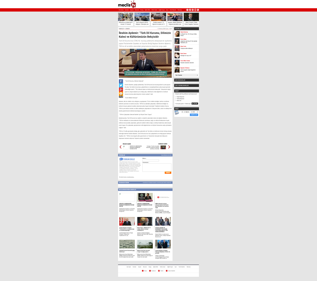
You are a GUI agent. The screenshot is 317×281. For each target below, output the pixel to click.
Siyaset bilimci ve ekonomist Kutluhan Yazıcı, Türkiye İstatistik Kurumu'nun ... (162, 235)
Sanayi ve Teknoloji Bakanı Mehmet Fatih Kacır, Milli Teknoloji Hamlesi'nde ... (145, 234)
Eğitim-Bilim (147, 10)
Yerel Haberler (173, 10)
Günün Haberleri (171, 270)
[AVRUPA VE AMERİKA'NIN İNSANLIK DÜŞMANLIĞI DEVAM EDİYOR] (126, 148)
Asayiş (141, 10)
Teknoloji (179, 10)
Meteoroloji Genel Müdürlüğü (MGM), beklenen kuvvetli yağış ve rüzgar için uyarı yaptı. (145, 256)
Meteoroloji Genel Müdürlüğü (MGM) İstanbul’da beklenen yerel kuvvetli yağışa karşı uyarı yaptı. (127, 256)
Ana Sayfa (121, 10)
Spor (167, 10)
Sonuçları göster (180, 103)
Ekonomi (137, 10)
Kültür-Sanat (154, 10)
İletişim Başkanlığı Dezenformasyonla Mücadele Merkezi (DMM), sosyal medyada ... (162, 212)
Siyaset (132, 10)
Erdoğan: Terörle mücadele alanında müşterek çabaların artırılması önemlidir (152, 147)
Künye (145, 270)
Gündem (127, 10)
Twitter (161, 270)
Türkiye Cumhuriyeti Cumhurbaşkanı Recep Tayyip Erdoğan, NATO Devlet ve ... (162, 257)
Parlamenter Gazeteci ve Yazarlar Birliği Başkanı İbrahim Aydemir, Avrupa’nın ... (127, 210)
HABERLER (121, 28)
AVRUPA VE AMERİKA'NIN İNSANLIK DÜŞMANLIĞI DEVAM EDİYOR (136, 147)
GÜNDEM (127, 28)
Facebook (153, 270)
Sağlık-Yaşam (162, 10)
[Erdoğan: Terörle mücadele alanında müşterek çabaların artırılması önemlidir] (163, 148)
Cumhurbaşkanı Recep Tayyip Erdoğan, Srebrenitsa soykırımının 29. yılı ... (126, 234)
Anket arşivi (188, 103)
